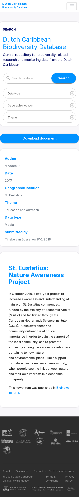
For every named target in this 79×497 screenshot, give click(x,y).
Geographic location (21, 105)
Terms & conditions (52, 478)
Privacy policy (69, 478)
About (6, 471)
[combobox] (39, 93)
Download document (40, 138)
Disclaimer (22, 471)
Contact (38, 471)
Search (63, 78)
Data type (14, 93)
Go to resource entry (61, 471)
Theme (12, 117)
